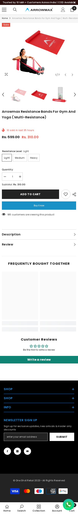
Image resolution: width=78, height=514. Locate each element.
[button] (65, 74)
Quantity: (7, 169)
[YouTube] (27, 451)
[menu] (4, 9)
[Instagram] (17, 451)
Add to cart (30, 194)
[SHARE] (73, 194)
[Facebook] (7, 451)
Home (5, 18)
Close (74, 2)
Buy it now (39, 205)
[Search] (15, 9)
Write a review (39, 359)
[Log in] (63, 10)
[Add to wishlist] (65, 194)
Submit (62, 437)
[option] (39, 50)
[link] (20, 323)
